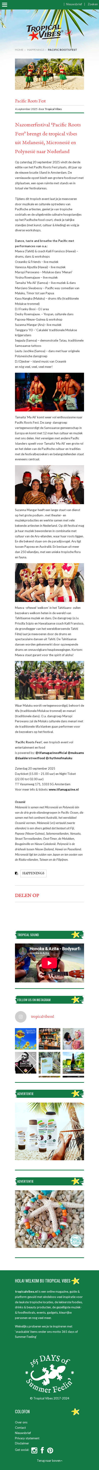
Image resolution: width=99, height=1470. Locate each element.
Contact (20, 1427)
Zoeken (93, 4)
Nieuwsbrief (74, 4)
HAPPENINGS (35, 49)
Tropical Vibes (53, 109)
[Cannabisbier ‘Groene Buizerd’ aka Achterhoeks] (73, 1062)
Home (19, 49)
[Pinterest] (50, 1452)
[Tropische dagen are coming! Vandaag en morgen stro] (25, 1039)
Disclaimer (22, 1443)
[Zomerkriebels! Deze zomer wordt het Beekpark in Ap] (25, 1062)
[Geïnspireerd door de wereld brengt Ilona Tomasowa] (73, 1039)
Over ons (21, 1422)
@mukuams (76, 753)
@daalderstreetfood (30, 758)
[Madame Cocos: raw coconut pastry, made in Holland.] (49, 1039)
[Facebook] (42, 1452)
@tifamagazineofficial (51, 753)
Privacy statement (27, 1438)
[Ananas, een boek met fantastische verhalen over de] (49, 1062)
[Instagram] (34, 1452)
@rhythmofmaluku (59, 758)
